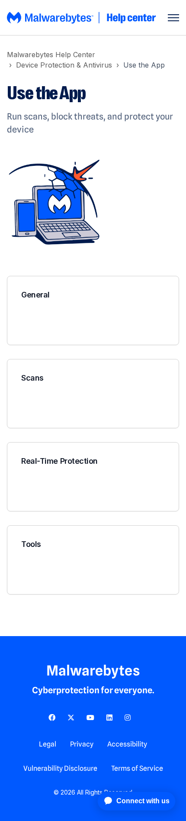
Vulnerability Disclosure (60, 768)
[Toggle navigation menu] (173, 17)
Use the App (144, 65)
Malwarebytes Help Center (51, 54)
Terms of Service (137, 768)
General (35, 294)
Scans (32, 377)
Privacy (81, 744)
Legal (47, 744)
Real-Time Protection (59, 460)
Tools (31, 544)
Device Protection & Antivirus (64, 65)
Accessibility (127, 744)
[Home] (82, 17)
